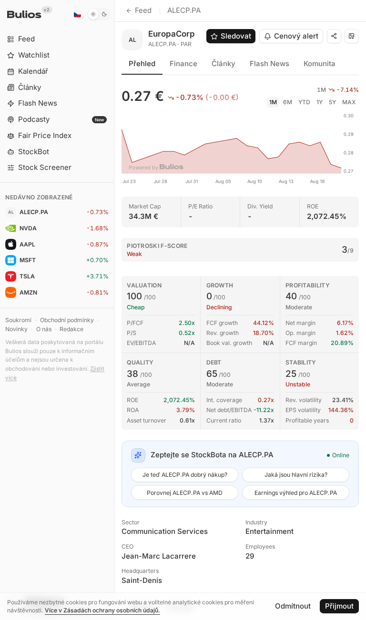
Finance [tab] (183, 63)
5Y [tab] (332, 102)
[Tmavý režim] (99, 14)
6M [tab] (287, 102)
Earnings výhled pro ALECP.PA (295, 492)
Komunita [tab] (320, 63)
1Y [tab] (319, 102)
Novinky (16, 329)
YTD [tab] (304, 102)
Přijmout (339, 605)
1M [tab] (273, 102)
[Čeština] (77, 14)
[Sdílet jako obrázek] (352, 36)
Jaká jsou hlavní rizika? (295, 474)
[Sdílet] (334, 36)
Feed (143, 10)
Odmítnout (293, 605)
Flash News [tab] (269, 63)
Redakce (71, 329)
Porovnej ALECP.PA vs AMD (185, 492)
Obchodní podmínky (67, 320)
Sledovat (236, 35)
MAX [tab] (349, 102)
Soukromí (18, 320)
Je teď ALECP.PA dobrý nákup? (184, 474)
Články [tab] (223, 63)
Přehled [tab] (142, 63)
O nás (43, 329)
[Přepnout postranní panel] (114, 310)
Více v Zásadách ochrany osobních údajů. (102, 610)
